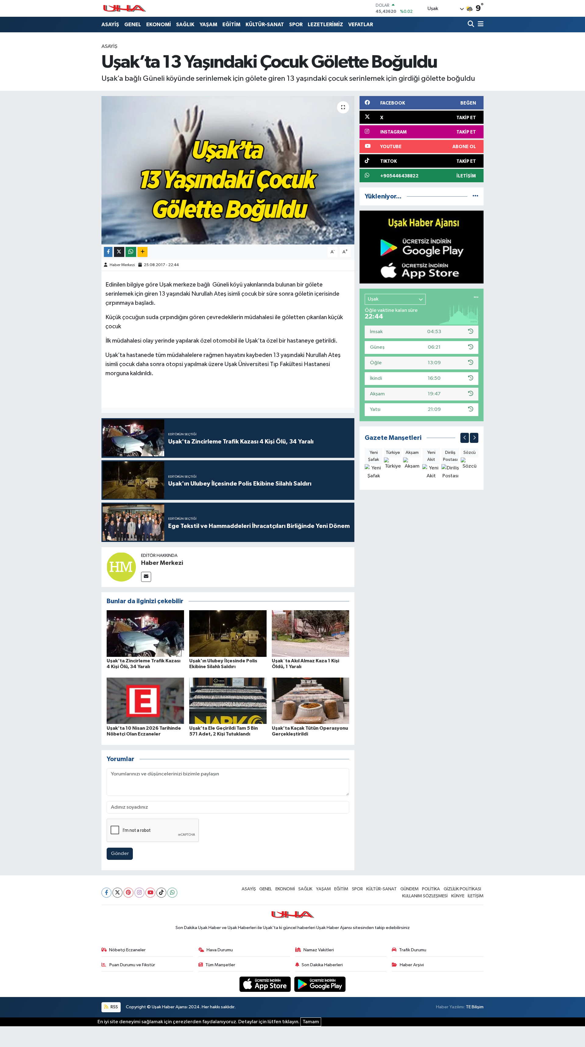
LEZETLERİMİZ (325, 24)
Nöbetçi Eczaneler (127, 950)
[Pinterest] (128, 893)
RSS (114, 1007)
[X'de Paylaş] (119, 252)
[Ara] (471, 24)
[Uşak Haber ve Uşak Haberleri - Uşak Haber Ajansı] (124, 8)
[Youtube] (150, 893)
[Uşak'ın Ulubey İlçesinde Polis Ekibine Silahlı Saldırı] (228, 633)
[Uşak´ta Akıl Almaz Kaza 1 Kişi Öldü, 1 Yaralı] (310, 633)
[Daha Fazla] (142, 252)
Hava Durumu (220, 950)
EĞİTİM (231, 24)
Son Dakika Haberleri (322, 965)
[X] (117, 893)
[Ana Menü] (479, 24)
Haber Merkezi (122, 265)
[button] (464, 438)
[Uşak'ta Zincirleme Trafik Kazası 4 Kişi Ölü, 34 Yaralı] (145, 633)
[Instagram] (139, 893)
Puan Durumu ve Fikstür (131, 965)
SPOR (296, 24)
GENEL (132, 24)
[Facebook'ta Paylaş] (108, 252)
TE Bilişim (475, 1007)
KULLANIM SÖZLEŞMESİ (425, 896)
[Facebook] (106, 893)
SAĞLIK (185, 24)
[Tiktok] (161, 893)
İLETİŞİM (476, 896)
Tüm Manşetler (220, 965)
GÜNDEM (409, 889)
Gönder (120, 853)
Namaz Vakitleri (318, 950)
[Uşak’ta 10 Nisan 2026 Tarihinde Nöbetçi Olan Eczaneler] (145, 700)
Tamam (311, 1021)
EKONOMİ (158, 24)
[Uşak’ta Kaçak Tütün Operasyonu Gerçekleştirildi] (310, 700)
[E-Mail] (146, 577)
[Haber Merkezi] (121, 566)
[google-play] (320, 984)
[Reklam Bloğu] (422, 247)
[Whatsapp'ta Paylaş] (131, 252)
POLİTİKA (431, 889)
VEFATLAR (360, 24)
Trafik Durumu (412, 950)
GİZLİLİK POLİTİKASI (462, 889)
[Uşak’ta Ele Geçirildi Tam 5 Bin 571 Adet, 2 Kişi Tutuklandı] (228, 700)
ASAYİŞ (110, 24)
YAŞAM (208, 24)
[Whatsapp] (172, 893)
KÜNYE (457, 896)
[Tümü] (475, 196)
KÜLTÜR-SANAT (265, 24)
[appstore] (265, 984)
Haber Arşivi (412, 965)
